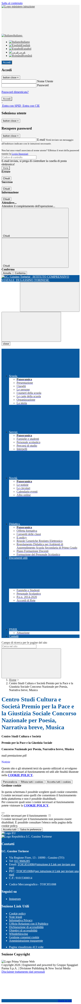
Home (12, 679)
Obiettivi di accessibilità (23, 930)
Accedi (7, 62)
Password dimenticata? (15, 92)
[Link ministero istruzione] (18, 6)
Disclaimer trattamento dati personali (23, 971)
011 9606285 (22, 861)
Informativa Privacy (21, 920)
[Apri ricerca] (49, 297)
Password (43, 85)
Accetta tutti (59, 781)
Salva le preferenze (30, 829)
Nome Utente (45, 81)
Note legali (15, 917)
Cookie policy (17, 913)
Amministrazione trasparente (26, 940)
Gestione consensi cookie (24, 937)
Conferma (20, 273)
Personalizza (10, 781)
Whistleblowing (18, 933)
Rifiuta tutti (32, 781)
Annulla (7, 273)
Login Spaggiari (20, 153)
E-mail (41, 139)
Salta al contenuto (12, 3)
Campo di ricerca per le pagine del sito (24, 642)
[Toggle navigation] (31, 327)
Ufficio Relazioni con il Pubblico (28, 923)
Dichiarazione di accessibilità (26, 927)
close (6, 343)
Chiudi (6, 178)
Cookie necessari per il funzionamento (25, 815)
